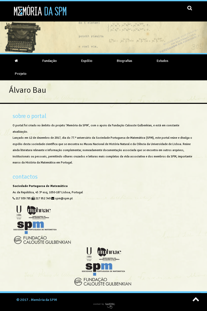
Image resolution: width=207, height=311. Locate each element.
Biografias (124, 61)
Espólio (86, 61)
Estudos (162, 61)
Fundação (49, 61)
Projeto (21, 73)
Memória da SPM (44, 300)
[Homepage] (16, 60)
